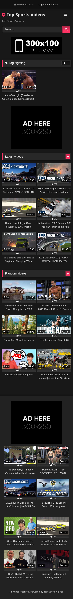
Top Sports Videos (25, 14)
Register (53, 4)
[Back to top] (62, 589)
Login (41, 4)
